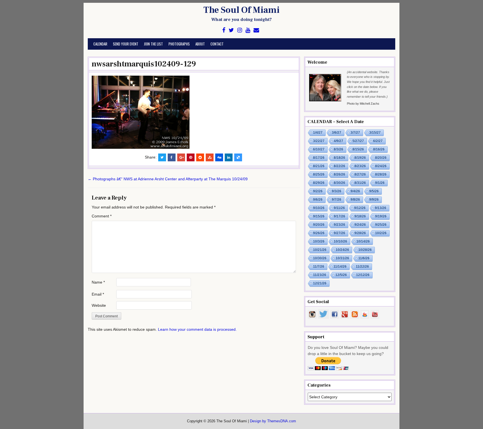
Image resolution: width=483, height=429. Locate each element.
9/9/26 (374, 200)
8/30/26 (339, 183)
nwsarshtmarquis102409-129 (144, 64)
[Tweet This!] (162, 157)
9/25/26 (381, 225)
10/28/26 (365, 250)
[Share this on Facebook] (172, 157)
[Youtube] (247, 30)
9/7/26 (336, 200)
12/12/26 (363, 275)
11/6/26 (364, 258)
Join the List (153, 44)
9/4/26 (355, 191)
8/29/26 (319, 183)
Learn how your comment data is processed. (197, 329)
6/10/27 (319, 149)
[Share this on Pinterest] (191, 157)
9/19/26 (381, 216)
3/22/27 (319, 141)
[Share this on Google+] (181, 157)
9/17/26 (339, 216)
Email (98, 294)
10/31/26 (342, 258)
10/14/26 (363, 241)
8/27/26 (360, 174)
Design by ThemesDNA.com (273, 421)
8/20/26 (381, 158)
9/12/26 (360, 208)
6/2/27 (378, 141)
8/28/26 (381, 174)
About (200, 44)
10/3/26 (319, 241)
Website (99, 305)
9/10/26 (319, 208)
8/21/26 (319, 166)
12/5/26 (341, 275)
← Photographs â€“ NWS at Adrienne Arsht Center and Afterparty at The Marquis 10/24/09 (168, 179)
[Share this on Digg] (219, 157)
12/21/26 (319, 283)
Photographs (179, 44)
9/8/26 (355, 200)
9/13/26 (380, 208)
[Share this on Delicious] (238, 157)
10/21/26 (319, 250)
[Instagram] (239, 30)
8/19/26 (360, 158)
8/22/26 (339, 166)
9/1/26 (380, 183)
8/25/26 (319, 174)
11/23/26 (319, 275)
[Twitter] (231, 30)
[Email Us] (256, 30)
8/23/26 (360, 166)
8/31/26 (360, 183)
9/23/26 (339, 225)
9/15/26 (319, 216)
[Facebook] (223, 30)
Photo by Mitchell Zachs (363, 103)
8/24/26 (381, 166)
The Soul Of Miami (241, 10)
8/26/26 (339, 174)
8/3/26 (338, 149)
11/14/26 (340, 267)
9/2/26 (318, 191)
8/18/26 (339, 158)
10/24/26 (342, 250)
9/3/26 (336, 191)
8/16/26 (379, 149)
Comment (102, 216)
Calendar (100, 44)
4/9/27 (338, 141)
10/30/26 (319, 258)
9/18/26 (360, 216)
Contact (217, 44)
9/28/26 (360, 233)
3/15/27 (375, 133)
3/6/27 (336, 133)
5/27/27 (358, 141)
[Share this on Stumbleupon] (210, 157)
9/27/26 (339, 233)
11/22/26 (362, 267)
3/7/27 (355, 133)
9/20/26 (319, 225)
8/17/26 (319, 158)
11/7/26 (318, 267)
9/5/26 (374, 191)
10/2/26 (381, 233)
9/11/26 (339, 208)
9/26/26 (319, 233)
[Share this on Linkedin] (229, 157)
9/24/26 (360, 225)
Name (98, 282)
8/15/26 (358, 149)
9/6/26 (318, 200)
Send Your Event (125, 44)
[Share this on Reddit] (200, 157)
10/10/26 (340, 241)
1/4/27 (318, 133)
